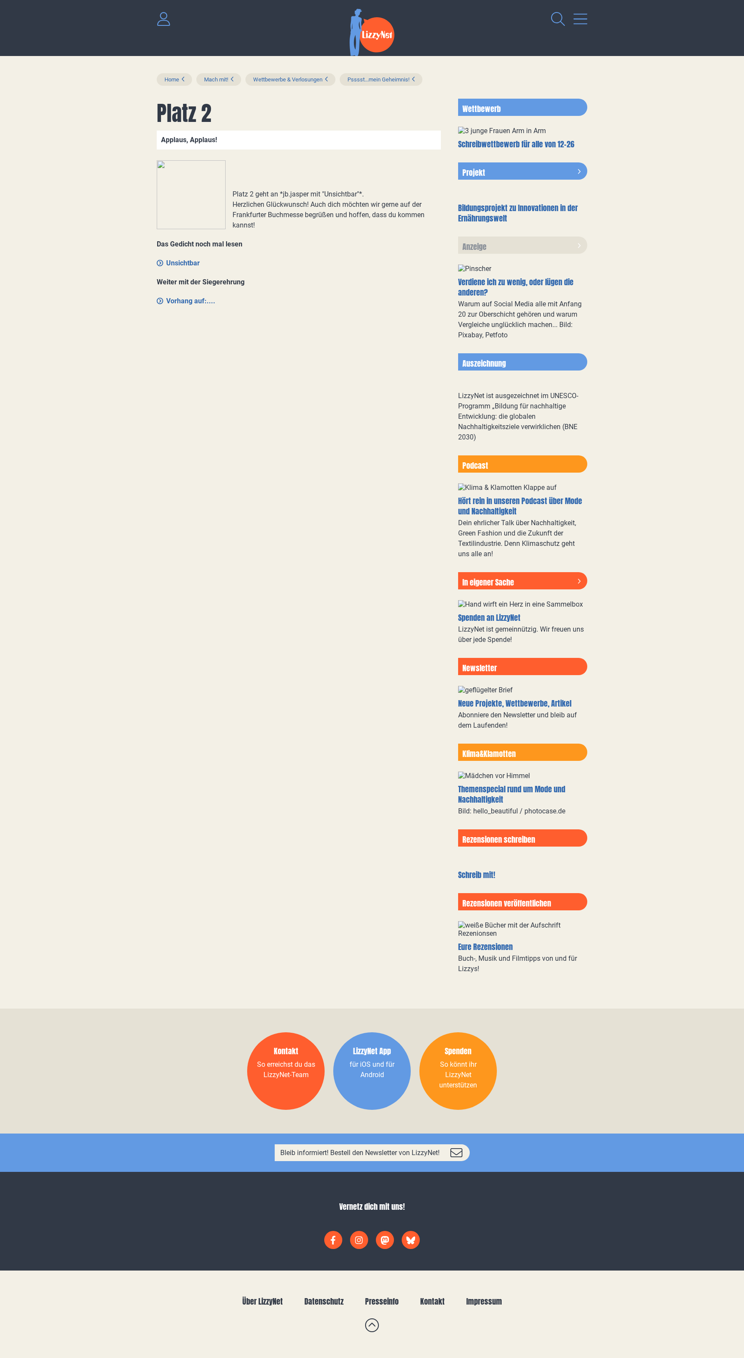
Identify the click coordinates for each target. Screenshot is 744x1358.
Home (171, 79)
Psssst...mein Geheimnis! (378, 79)
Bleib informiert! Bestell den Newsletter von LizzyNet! (360, 1153)
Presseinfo (382, 1301)
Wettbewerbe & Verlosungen (287, 79)
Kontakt (432, 1301)
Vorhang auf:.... (190, 301)
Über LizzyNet (262, 1301)
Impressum (484, 1301)
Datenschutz (324, 1301)
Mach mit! (216, 79)
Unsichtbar (183, 263)
